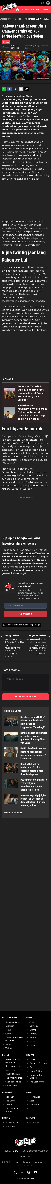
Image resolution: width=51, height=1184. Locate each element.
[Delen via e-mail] (21, 89)
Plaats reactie (25, 696)
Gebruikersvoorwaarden (34, 1151)
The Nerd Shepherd (14, 556)
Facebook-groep (23, 570)
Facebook (11, 560)
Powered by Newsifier (25, 1178)
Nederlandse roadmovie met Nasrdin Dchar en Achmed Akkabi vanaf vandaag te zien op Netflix (32, 412)
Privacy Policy (10, 1151)
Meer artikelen (13, 812)
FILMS (25, 9)
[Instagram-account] (29, 1172)
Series (6, 42)
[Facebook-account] (22, 1172)
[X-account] (15, 1172)
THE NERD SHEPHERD (14, 47)
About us (25, 1156)
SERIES (35, 9)
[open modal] (48, 3)
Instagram (27, 560)
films (21, 297)
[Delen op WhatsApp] (4, 89)
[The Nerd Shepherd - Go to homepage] (9, 3)
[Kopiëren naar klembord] (26, 89)
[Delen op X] (15, 89)
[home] (17, 9)
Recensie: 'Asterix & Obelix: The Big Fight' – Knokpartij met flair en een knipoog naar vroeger (32, 393)
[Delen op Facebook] (9, 89)
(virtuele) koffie (29, 553)
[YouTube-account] (35, 1172)
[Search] (42, 3)
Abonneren (25, 613)
